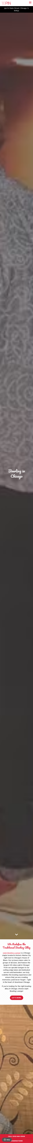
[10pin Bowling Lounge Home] (6, 3)
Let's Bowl (16, 1008)
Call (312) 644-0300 (16, 1136)
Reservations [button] (16, 1141)
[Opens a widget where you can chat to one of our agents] (7, 1140)
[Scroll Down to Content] (16, 945)
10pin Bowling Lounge (11, 963)
